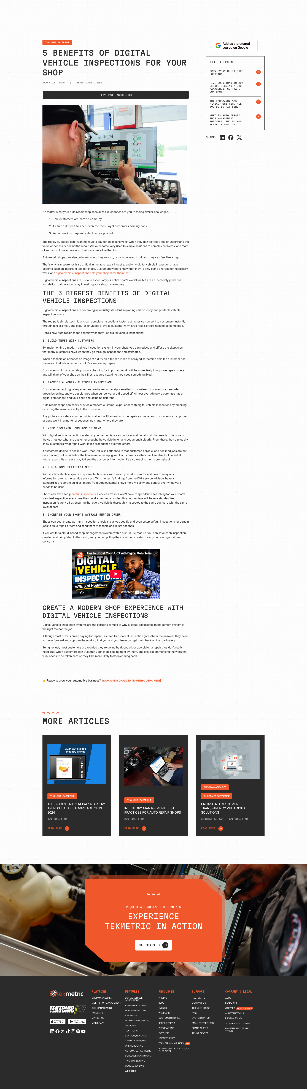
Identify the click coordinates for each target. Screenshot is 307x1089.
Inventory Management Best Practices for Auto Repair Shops (152, 810)
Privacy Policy (233, 1018)
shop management (103, 998)
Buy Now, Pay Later (136, 1035)
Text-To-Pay (132, 1031)
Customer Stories (169, 1018)
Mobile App (98, 1023)
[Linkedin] (52, 1031)
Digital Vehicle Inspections (133, 999)
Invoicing (130, 1025)
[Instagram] (73, 1031)
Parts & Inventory (135, 1010)
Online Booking (134, 1046)
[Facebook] (230, 137)
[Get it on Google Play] (77, 1021)
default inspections (84, 494)
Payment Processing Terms (237, 1029)
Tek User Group (201, 1008)
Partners (163, 1033)
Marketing (98, 1018)
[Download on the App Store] (58, 1021)
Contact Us (199, 1003)
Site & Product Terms (238, 1023)
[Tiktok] (68, 1031)
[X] (239, 137)
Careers (230, 1008)
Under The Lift (167, 1038)
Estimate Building (135, 1005)
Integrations (166, 1028)
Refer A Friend (166, 1023)
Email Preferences (203, 1023)
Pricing (162, 998)
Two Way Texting (135, 1061)
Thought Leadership (57, 42)
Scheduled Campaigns (138, 1056)
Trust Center (200, 1033)
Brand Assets (200, 1028)
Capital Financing (135, 1040)
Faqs (194, 1013)
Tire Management (102, 1008)
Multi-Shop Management (106, 1003)
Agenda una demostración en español (174, 1049)
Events (162, 1008)
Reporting (131, 1015)
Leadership (231, 1003)
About (229, 998)
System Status (201, 1018)
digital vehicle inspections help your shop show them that (93, 273)
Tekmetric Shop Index (171, 1043)
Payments (97, 1013)
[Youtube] (83, 1031)
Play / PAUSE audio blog (116, 94)
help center (199, 998)
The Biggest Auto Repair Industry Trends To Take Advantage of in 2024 (76, 808)
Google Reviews (134, 1066)
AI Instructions (234, 1013)
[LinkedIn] (222, 137)
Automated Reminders (138, 1051)
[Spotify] (78, 1031)
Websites (130, 1071)
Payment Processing (137, 1020)
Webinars (164, 1013)
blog (161, 1003)
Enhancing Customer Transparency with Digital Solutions (224, 808)
